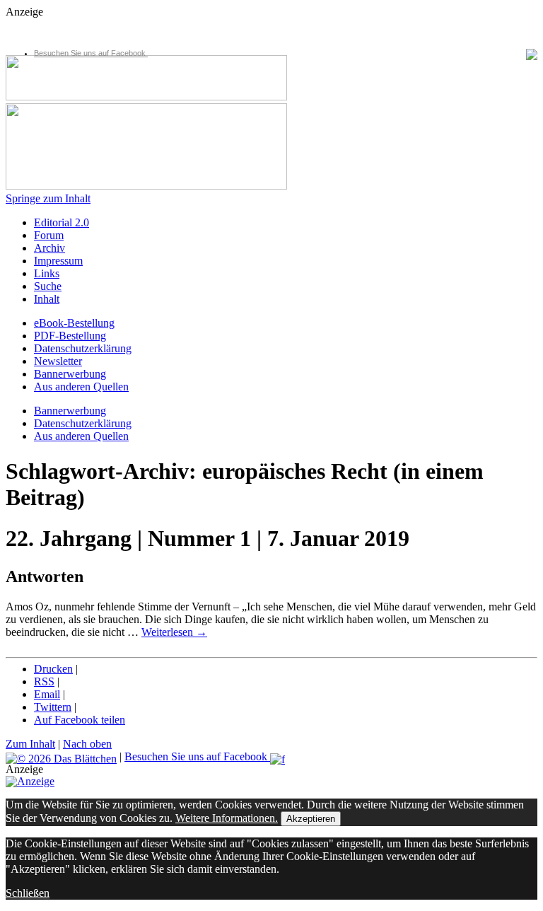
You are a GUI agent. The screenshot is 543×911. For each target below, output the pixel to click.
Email (47, 694)
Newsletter (58, 361)
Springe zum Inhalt (48, 198)
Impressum (58, 261)
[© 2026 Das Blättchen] (61, 756)
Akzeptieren (310, 818)
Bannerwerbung (70, 374)
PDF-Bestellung (70, 336)
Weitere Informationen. (226, 818)
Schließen (27, 893)
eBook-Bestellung (74, 323)
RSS (44, 681)
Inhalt (46, 299)
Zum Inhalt (30, 744)
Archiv (49, 248)
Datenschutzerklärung (83, 348)
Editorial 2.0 (61, 222)
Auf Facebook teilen (79, 720)
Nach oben (87, 744)
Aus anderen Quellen (81, 387)
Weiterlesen (174, 632)
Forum (49, 235)
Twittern (52, 707)
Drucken (53, 669)
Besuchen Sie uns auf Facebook (91, 53)
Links (46, 273)
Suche (48, 286)
